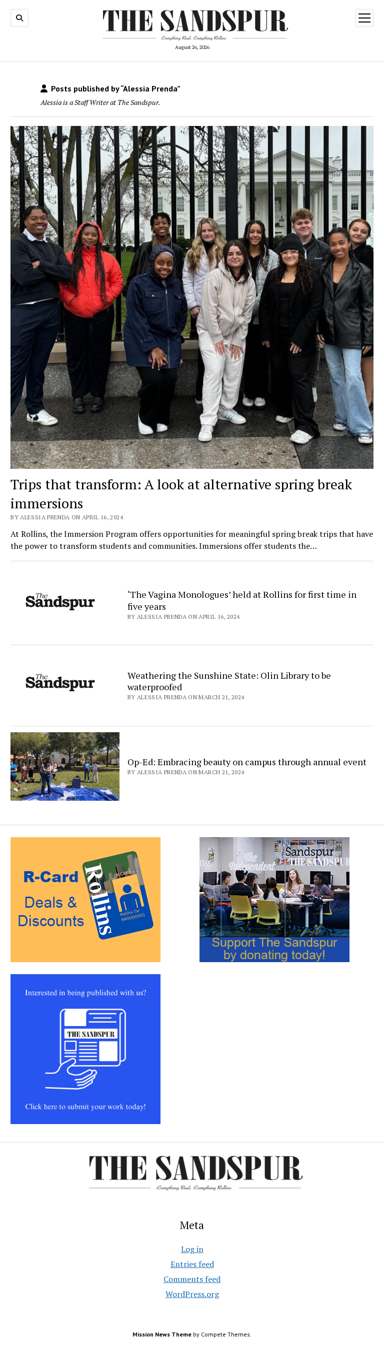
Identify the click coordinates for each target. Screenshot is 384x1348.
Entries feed (192, 1264)
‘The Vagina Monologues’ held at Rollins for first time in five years (242, 600)
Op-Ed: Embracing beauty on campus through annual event (247, 762)
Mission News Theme (162, 1334)
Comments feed (192, 1279)
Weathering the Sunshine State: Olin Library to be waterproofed (229, 681)
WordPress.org (192, 1294)
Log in (192, 1249)
